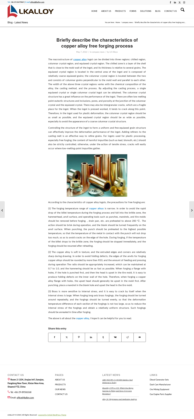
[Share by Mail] (140, 337)
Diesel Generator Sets (159, 380)
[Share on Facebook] (54, 337)
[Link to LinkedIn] (175, 2)
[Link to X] (179, 2)
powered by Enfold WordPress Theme (52, 415)
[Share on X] (67, 337)
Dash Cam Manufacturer (160, 385)
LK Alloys (114, 52)
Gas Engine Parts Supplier (161, 394)
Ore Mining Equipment (159, 390)
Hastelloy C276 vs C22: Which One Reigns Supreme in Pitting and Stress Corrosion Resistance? (117, 391)
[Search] (182, 11)
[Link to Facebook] (170, 2)
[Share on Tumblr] (103, 337)
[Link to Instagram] (184, 2)
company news (98, 52)
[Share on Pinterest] (79, 337)
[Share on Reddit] (128, 337)
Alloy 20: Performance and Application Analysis (119, 399)
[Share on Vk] (115, 337)
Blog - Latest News (18, 22)
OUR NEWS (60, 390)
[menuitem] (94, 11)
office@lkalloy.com (37, 2)
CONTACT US (61, 394)
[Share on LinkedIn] (91, 337)
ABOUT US (60, 380)
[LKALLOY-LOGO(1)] (31, 11)
